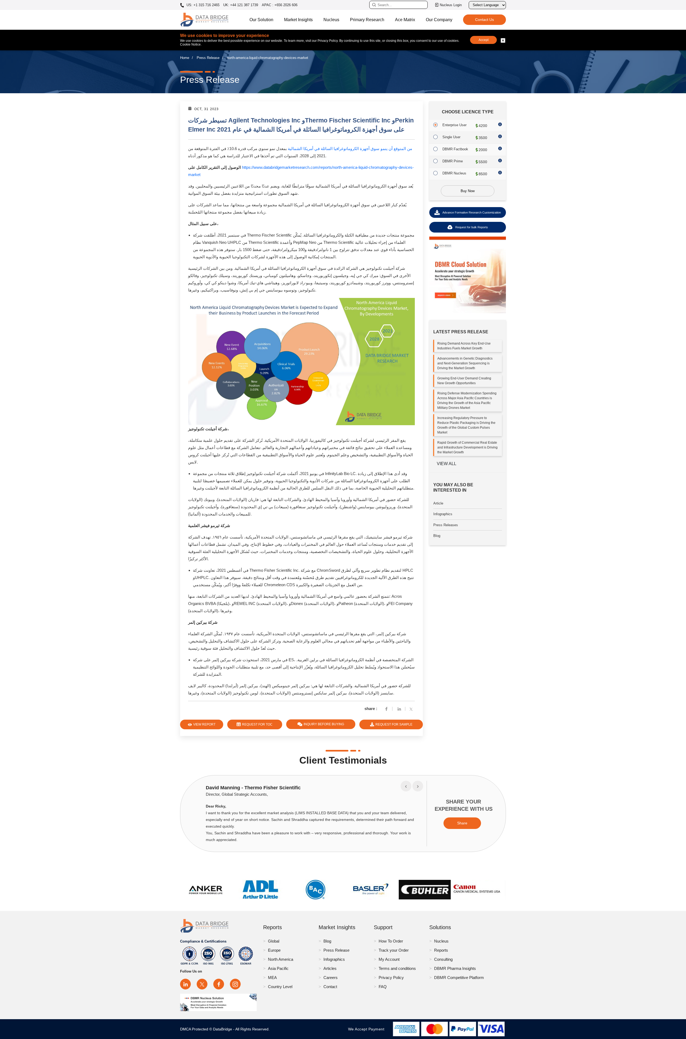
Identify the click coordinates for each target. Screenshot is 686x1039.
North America (280, 959)
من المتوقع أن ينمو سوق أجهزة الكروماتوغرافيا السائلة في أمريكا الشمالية (350, 148)
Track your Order (394, 950)
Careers (330, 977)
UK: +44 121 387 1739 (240, 5)
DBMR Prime (452, 161)
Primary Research (367, 19)
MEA (272, 977)
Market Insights (298, 19)
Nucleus (331, 19)
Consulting (443, 959)
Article (438, 503)
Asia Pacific (278, 968)
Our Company (439, 19)
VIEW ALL (446, 463)
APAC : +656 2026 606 (279, 5)
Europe (274, 950)
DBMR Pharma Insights (455, 968)
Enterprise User (454, 125)
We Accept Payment (367, 1029)
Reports (441, 950)
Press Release (208, 58)
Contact (330, 986)
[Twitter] (412, 708)
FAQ (383, 986)
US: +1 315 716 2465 (202, 5)
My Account (389, 959)
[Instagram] (235, 984)
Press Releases (445, 525)
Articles (330, 968)
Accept (484, 40)
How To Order (391, 941)
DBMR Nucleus (454, 173)
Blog (436, 536)
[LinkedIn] (185, 984)
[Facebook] (386, 708)
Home (184, 58)
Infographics (442, 514)
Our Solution (261, 19)
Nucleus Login (451, 5)
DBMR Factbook (455, 149)
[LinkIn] (399, 708)
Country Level (280, 986)
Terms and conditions (397, 968)
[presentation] (406, 786)
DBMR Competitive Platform (459, 977)
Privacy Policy (391, 977)
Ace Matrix (405, 19)
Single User (451, 137)
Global (273, 941)
